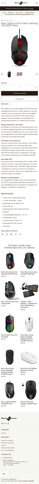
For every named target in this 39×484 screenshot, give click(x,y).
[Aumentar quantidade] (36, 87)
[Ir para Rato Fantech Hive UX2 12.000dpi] (10, 323)
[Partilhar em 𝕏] (7, 234)
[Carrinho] (36, 3)
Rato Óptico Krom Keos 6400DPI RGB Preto (29, 273)
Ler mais (31, 8)
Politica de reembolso (7, 443)
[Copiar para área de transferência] (20, 234)
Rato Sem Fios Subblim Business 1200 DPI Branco (29, 370)
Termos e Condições (7, 440)
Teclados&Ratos (30, 12)
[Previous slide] (1, 74)
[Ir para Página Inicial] (21, 3)
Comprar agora (19, 99)
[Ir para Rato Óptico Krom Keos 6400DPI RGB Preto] (29, 260)
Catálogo (11, 12)
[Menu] (2, 3)
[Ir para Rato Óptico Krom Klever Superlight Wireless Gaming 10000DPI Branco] (29, 323)
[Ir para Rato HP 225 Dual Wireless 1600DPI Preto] (29, 390)
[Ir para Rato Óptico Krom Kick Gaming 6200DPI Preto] (10, 260)
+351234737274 (7, 458)
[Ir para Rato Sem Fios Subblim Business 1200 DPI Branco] (29, 356)
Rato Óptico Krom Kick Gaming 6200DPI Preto (9, 273)
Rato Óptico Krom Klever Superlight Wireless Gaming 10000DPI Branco (27, 338)
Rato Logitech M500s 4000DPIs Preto (8, 403)
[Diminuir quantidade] (2, 87)
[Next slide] (37, 74)
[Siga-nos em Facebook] (8, 423)
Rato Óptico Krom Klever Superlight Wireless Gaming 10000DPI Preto (7, 371)
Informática (19, 12)
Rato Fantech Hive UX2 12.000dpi (9, 336)
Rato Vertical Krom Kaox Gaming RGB (9, 302)
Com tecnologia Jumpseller (26, 481)
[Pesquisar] (5, 3)
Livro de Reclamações (7, 450)
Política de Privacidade (8, 448)
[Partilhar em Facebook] (2, 234)
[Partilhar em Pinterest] (15, 234)
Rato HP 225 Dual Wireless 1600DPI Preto (29, 403)
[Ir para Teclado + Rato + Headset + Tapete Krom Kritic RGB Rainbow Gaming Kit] (29, 290)
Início (4, 12)
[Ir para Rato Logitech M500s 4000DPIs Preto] (10, 390)
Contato (3, 433)
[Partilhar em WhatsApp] (11, 234)
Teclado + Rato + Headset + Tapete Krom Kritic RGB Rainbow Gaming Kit (29, 304)
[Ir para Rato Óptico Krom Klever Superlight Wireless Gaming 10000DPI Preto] (10, 356)
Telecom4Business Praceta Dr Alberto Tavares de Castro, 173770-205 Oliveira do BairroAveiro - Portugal (15, 462)
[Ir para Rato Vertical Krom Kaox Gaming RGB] (10, 290)
